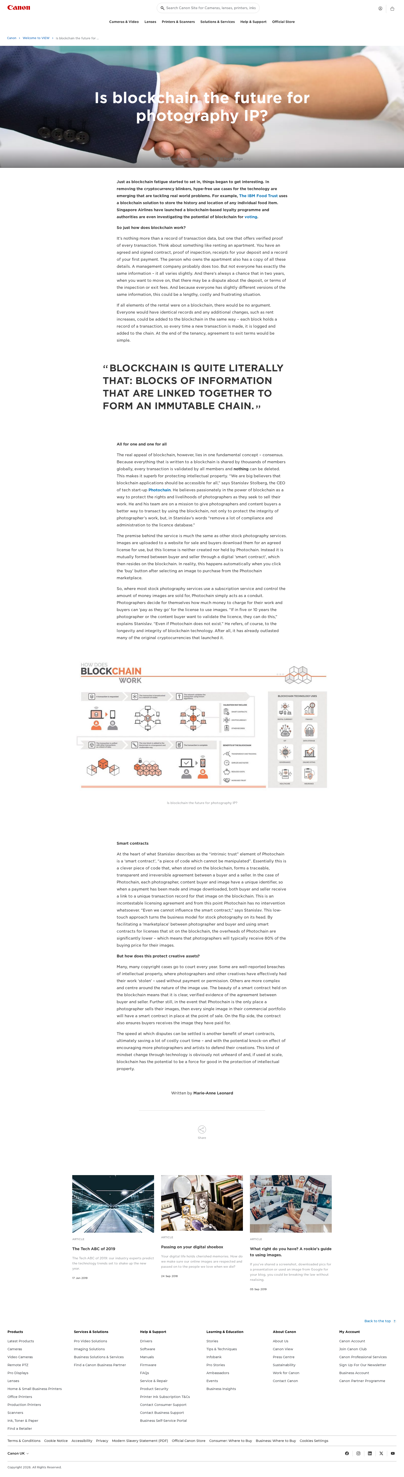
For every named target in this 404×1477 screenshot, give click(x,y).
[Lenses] (158, 21)
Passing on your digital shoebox (192, 1247)
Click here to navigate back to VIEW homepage (202, 159)
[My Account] (380, 8)
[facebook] (347, 1453)
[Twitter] (381, 1453)
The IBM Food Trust (258, 196)
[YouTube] (392, 1453)
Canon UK (16, 1453)
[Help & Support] (268, 21)
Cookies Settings (314, 1441)
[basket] (392, 9)
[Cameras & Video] (141, 21)
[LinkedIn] (370, 1453)
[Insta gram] (358, 1453)
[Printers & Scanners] (196, 21)
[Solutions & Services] (236, 21)
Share (202, 1138)
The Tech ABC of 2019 (93, 1249)
